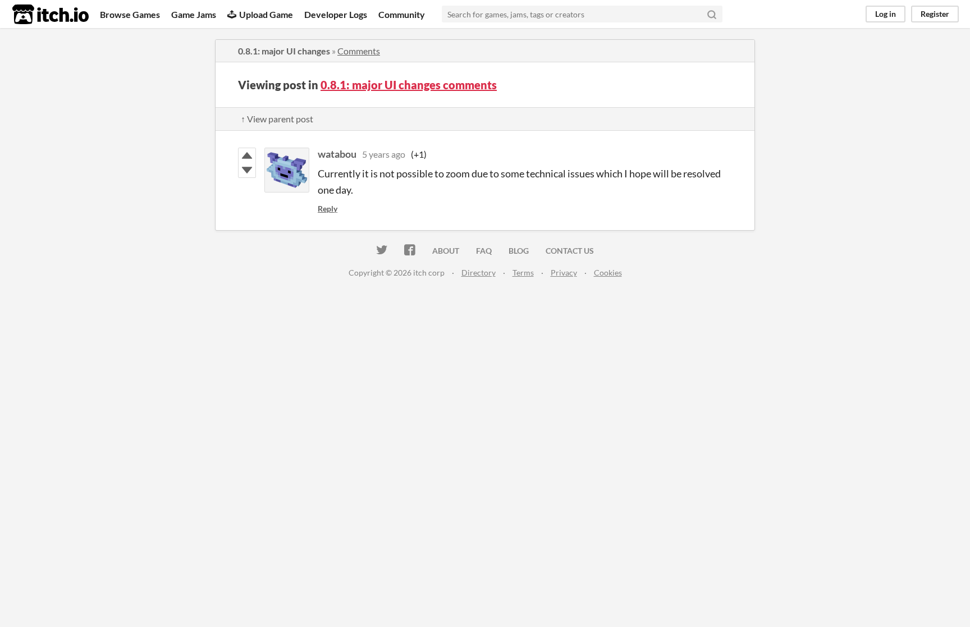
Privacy (564, 272)
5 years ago (383, 154)
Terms (523, 272)
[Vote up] (247, 155)
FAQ (484, 250)
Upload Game (266, 14)
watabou (337, 154)
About (445, 250)
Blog (519, 250)
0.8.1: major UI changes (284, 50)
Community (401, 14)
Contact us (570, 250)
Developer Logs (335, 14)
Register (935, 14)
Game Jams (193, 14)
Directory (478, 272)
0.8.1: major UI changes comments (409, 84)
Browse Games (130, 14)
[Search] (711, 14)
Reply (327, 208)
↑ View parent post (277, 118)
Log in (885, 14)
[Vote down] (247, 170)
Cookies (608, 272)
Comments (358, 50)
